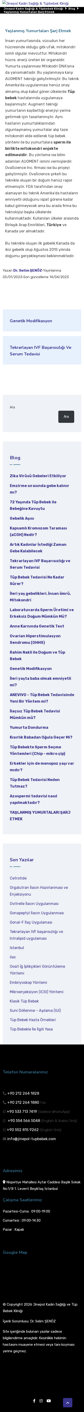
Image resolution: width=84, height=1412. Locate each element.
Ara (12, 407)
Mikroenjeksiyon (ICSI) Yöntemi (36, 992)
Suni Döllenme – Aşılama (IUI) (35, 1010)
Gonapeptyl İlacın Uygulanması (37, 913)
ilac (13, 957)
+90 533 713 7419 (22, 1111)
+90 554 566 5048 (23, 1120)
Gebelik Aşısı (22, 518)
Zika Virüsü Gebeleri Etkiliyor (38, 476)
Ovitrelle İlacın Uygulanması (34, 903)
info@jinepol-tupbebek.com (31, 1139)
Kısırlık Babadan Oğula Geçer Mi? (41, 737)
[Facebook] (34, 1401)
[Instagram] (41, 1401)
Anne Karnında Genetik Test (37, 626)
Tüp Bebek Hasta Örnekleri (33, 1020)
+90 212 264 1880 (23, 1102)
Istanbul (17, 948)
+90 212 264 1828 (23, 1093)
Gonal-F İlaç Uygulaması (31, 922)
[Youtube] (49, 1401)
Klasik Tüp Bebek (24, 1001)
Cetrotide (18, 878)
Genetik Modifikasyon (31, 668)
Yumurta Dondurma (29, 727)
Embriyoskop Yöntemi (28, 982)
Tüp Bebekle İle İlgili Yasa (31, 1029)
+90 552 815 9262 (23, 1130)
